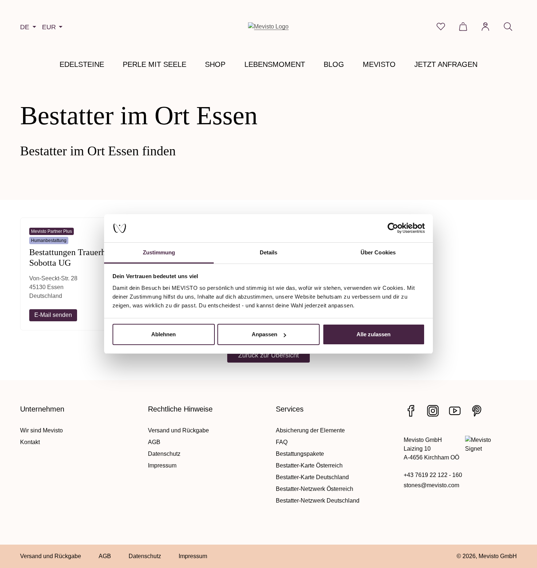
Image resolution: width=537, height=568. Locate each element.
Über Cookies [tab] (378, 252)
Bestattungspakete (300, 454)
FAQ (281, 442)
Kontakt (30, 442)
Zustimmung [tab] (159, 252)
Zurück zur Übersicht (268, 355)
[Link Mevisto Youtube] (455, 411)
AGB (154, 442)
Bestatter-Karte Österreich (309, 465)
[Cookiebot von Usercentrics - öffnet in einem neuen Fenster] (393, 228)
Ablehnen (163, 334)
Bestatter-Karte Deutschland (312, 477)
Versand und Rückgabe (178, 430)
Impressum (162, 465)
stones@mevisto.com (431, 485)
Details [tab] (269, 252)
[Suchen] (508, 26)
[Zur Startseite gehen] (268, 26)
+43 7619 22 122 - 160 (433, 475)
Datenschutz (164, 454)
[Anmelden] (485, 26)
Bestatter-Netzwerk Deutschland (317, 500)
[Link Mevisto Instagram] (433, 411)
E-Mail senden (53, 315)
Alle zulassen (374, 334)
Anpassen (264, 334)
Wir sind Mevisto (41, 430)
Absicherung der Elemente (310, 430)
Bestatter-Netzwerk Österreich (314, 489)
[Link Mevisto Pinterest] (476, 411)
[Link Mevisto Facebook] (411, 411)
